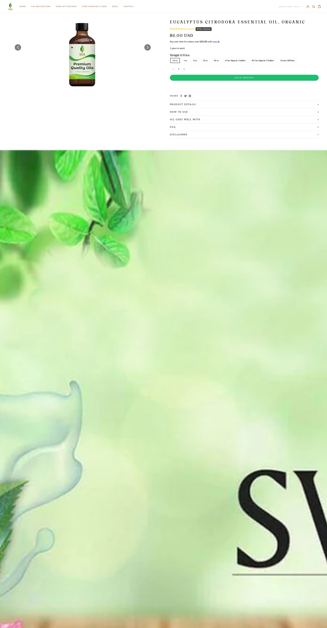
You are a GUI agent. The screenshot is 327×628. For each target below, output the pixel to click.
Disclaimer (178, 134)
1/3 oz (175, 60)
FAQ (173, 127)
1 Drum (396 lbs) (287, 60)
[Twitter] (185, 96)
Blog (115, 6)
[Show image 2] (75, 47)
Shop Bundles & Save (94, 6)
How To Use (179, 112)
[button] (176, 29)
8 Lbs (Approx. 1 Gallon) (235, 60)
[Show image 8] (93, 47)
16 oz (205, 60)
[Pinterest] (190, 96)
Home (23, 6)
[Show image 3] (78, 47)
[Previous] (18, 47)
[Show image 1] (72, 47)
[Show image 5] (84, 47)
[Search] (313, 6)
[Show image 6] (87, 47)
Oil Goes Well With (185, 119)
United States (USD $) (289, 6)
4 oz (195, 60)
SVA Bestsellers (41, 6)
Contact (128, 6)
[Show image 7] (90, 47)
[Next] (147, 47)
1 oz (185, 60)
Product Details (183, 104)
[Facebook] (181, 96)
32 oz (216, 60)
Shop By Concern (66, 6)
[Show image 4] (81, 47)
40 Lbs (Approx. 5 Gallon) (263, 60)
